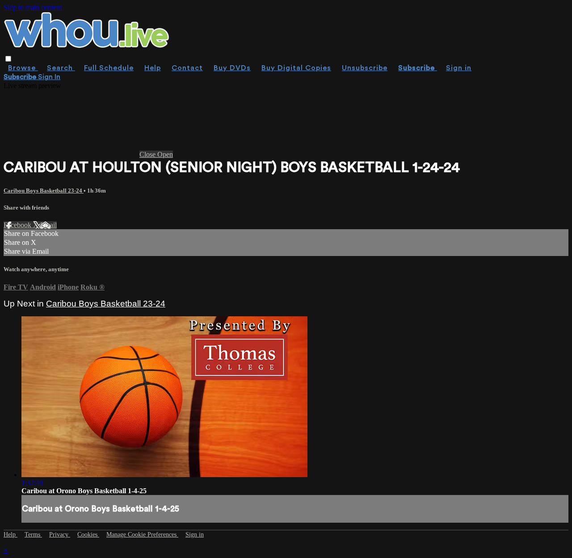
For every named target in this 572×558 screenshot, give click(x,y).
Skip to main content (33, 7)
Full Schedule (109, 67)
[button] (8, 59)
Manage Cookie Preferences (142, 534)
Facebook (18, 225)
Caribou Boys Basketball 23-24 (44, 190)
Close (148, 154)
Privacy (59, 534)
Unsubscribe (364, 67)
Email (48, 225)
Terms (33, 534)
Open (165, 154)
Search (61, 67)
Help (152, 67)
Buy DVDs (232, 67)
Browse (23, 67)
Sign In (49, 76)
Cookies (88, 534)
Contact (187, 67)
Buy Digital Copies (296, 67)
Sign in (458, 67)
